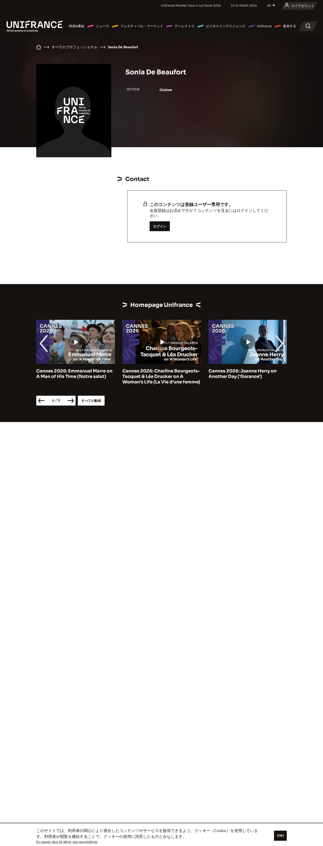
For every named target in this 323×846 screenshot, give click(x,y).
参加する (289, 26)
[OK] (280, 835)
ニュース (102, 26)
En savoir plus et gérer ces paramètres (67, 841)
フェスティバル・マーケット (141, 26)
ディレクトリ (184, 26)
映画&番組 (76, 26)
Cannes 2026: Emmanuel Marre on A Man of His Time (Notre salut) (74, 373)
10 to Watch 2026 (244, 5)
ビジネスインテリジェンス (225, 26)
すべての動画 (91, 401)
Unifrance (264, 26)
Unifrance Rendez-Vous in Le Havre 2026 (191, 5)
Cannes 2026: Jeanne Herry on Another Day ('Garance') (243, 373)
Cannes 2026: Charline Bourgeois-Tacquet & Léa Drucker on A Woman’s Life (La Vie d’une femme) (161, 376)
